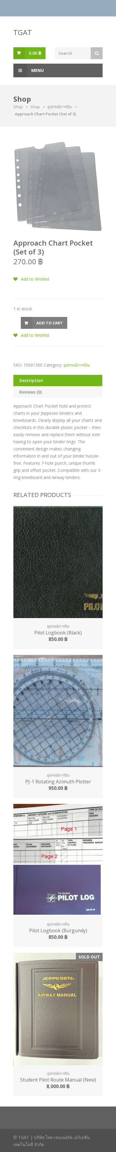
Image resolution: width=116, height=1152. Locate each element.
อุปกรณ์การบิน (59, 106)
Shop (18, 106)
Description (31, 380)
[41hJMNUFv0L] (58, 186)
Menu (37, 70)
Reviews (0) (30, 392)
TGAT (22, 32)
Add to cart (49, 323)
